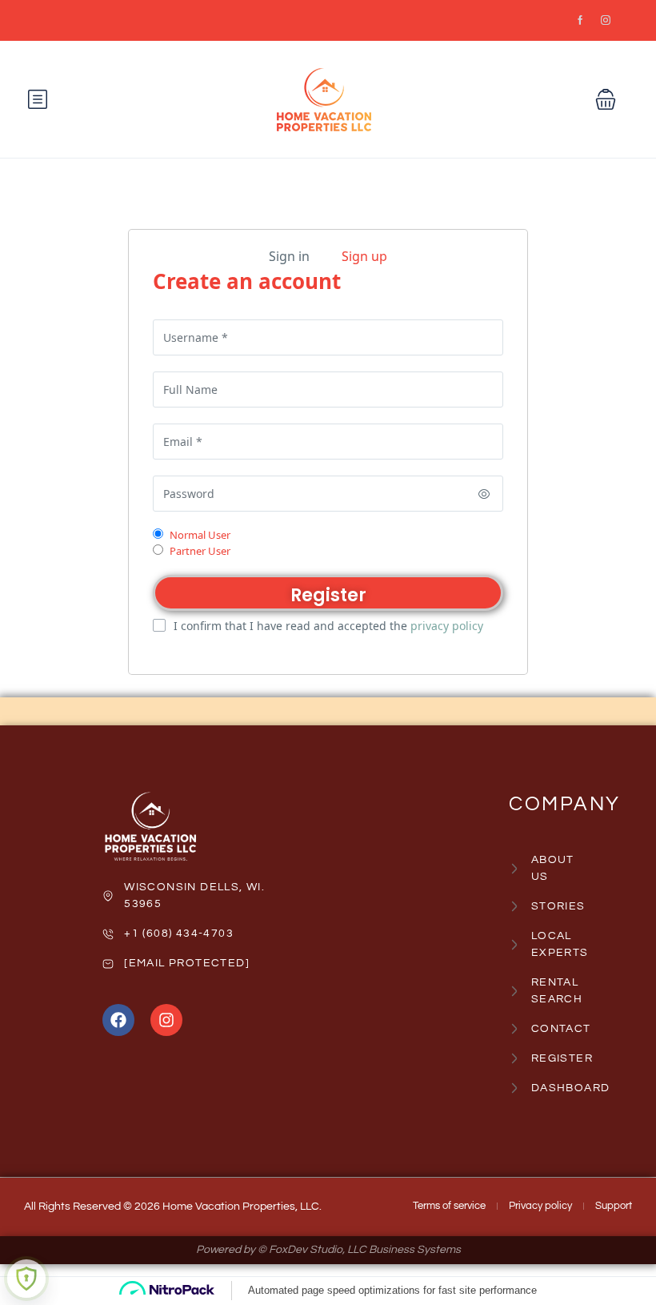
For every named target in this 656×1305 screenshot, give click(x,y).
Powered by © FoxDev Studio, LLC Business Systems (328, 1249)
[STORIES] (511, 906)
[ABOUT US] (511, 868)
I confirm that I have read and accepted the (328, 625)
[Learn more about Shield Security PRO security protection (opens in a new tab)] (26, 1278)
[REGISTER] (511, 1058)
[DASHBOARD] (511, 1088)
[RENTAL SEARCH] (511, 991)
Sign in (289, 256)
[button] (605, 99)
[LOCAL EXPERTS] (511, 945)
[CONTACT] (511, 1029)
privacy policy (446, 625)
